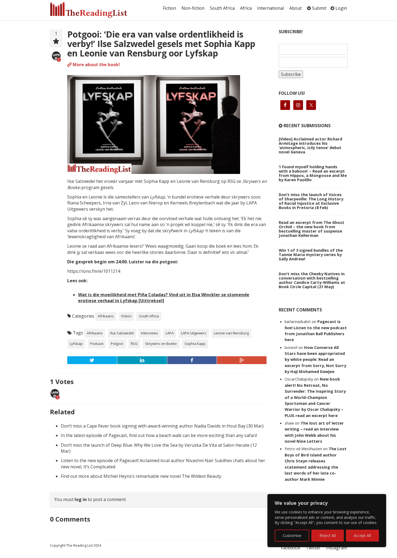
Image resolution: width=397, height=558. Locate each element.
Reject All (327, 535)
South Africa (222, 8)
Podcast (96, 343)
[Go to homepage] (94, 10)
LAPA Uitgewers (193, 333)
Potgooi (117, 343)
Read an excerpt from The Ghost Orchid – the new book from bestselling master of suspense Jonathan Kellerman (311, 229)
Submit (318, 8)
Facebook (290, 548)
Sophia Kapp (195, 343)
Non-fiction (192, 8)
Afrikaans (106, 316)
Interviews (149, 333)
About (295, 8)
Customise (292, 535)
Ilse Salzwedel (122, 333)
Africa (246, 8)
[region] (326, 520)
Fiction (169, 8)
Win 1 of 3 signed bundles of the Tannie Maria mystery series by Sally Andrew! (311, 254)
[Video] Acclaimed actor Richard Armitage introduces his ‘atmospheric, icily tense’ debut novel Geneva (310, 145)
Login (340, 8)
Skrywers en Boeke (161, 343)
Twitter (313, 548)
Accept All (362, 535)
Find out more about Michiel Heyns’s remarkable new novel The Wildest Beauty (141, 476)
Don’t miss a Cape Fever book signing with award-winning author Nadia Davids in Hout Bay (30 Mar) (162, 426)
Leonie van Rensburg (231, 333)
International (270, 8)
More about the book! (96, 65)
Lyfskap (76, 343)
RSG (134, 343)
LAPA (170, 333)
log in (81, 499)
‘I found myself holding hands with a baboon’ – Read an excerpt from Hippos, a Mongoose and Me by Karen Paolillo (313, 173)
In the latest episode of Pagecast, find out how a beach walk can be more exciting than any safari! (159, 435)
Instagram (336, 548)
